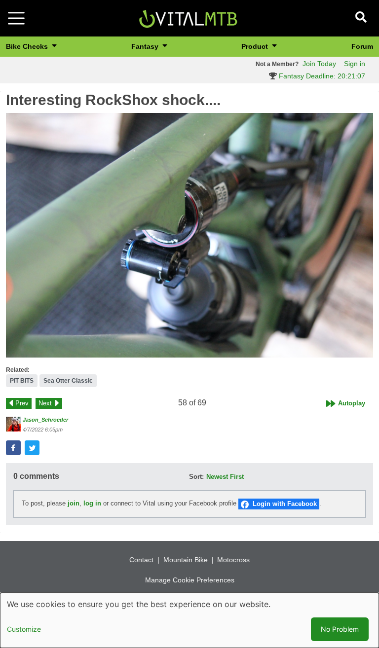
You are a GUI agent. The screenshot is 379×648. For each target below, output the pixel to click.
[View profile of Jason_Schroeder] (13, 424)
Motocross (233, 560)
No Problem (340, 629)
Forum (362, 46)
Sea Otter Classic (68, 380)
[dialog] (189, 620)
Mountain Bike (185, 560)
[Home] (188, 17)
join (73, 503)
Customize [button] (24, 629)
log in (92, 503)
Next (45, 403)
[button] (189, 235)
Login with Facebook (285, 503)
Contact (141, 560)
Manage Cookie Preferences (189, 580)
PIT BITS (22, 380)
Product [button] (255, 46)
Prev (22, 403)
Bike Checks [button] (28, 46)
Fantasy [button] (145, 46)
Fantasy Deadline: (321, 76)
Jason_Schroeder (45, 420)
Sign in (354, 64)
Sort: (196, 476)
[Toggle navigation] (16, 18)
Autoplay (351, 403)
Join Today (319, 64)
